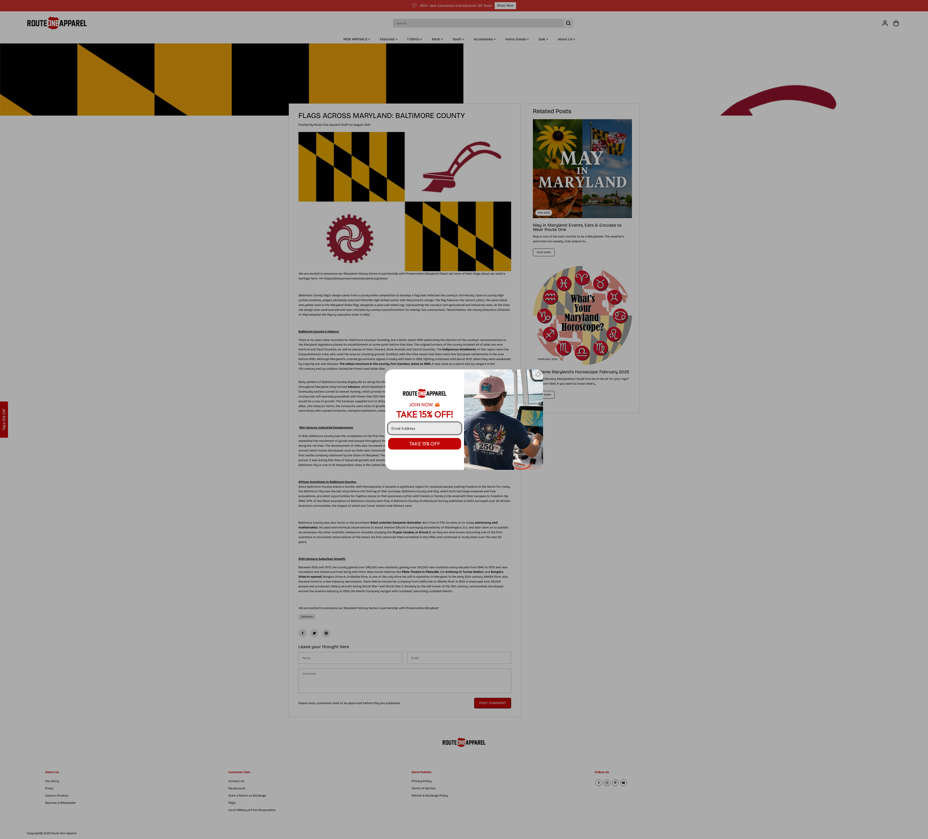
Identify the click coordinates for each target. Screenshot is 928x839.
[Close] (538, 374)
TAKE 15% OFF (424, 444)
